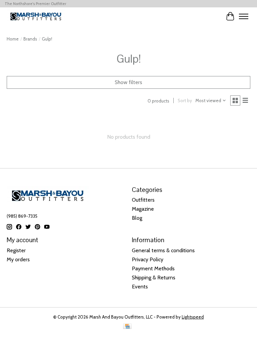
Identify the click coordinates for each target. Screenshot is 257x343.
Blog (137, 218)
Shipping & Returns (153, 277)
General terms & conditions (163, 250)
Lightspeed (193, 317)
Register (16, 250)
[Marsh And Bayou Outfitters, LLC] (36, 16)
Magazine (143, 209)
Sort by (185, 100)
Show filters (128, 82)
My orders (18, 259)
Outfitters (143, 200)
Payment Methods (153, 268)
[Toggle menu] (243, 16)
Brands (30, 39)
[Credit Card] (127, 327)
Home (13, 39)
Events (140, 286)
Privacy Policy (147, 259)
